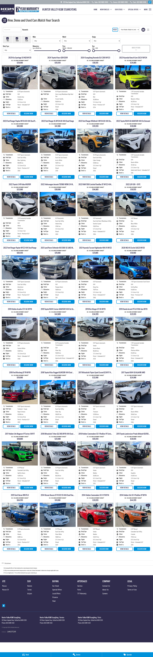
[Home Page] (20, 9)
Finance (55, 597)
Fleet (54, 601)
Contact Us (106, 586)
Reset (115, 29)
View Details (11, 113)
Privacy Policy (132, 586)
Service (79, 586)
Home (95, 9)
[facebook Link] (149, 2)
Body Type (6, 46)
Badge (94, 37)
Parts (79, 589)
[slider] (59, 50)
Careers (105, 593)
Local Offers (56, 593)
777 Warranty (81, 593)
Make (34, 37)
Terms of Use (132, 589)
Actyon (29, 593)
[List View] (148, 30)
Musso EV (5, 589)
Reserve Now (28, 113)
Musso (4, 586)
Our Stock (118, 9)
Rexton (29, 586)
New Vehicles (104, 9)
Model (64, 37)
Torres (29, 589)
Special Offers (133, 9)
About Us (105, 589)
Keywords (25, 30)
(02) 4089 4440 (10, 623)
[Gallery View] (143, 30)
